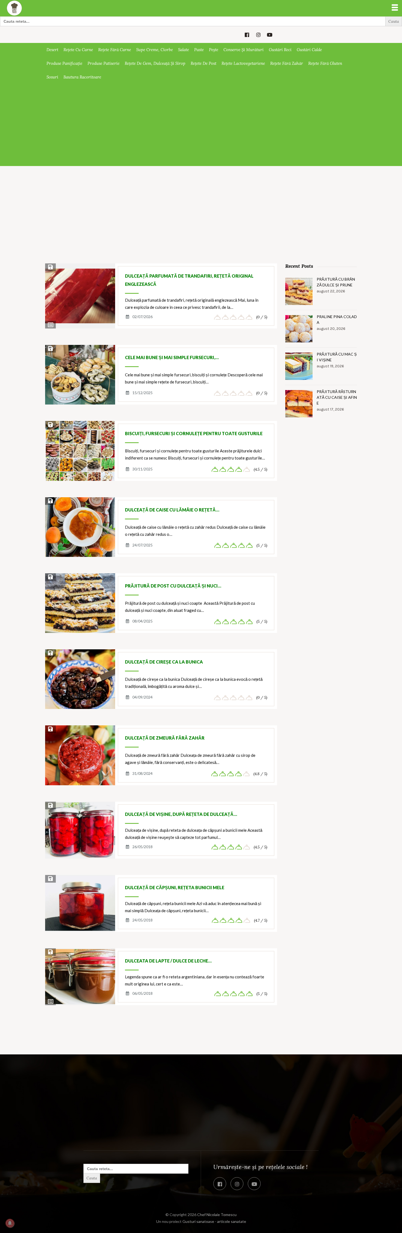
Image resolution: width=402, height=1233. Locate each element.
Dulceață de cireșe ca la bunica (164, 661)
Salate (183, 49)
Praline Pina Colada (337, 319)
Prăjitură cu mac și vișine (337, 357)
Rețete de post (203, 63)
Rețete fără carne (114, 49)
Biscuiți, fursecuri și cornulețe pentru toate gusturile (194, 433)
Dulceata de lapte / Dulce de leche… (168, 960)
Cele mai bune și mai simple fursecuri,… (172, 357)
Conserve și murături (243, 49)
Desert (52, 49)
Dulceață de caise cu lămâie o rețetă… (172, 509)
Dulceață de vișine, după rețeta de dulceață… (181, 814)
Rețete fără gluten (325, 63)
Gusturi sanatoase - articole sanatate (214, 1221)
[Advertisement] (201, 125)
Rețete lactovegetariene (243, 63)
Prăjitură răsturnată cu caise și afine (337, 397)
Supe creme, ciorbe (154, 49)
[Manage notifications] (9, 1223)
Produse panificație (64, 63)
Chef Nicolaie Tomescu (217, 1214)
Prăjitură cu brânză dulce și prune (336, 282)
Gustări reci (280, 49)
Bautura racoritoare (82, 77)
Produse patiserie (104, 63)
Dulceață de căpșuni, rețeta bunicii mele (174, 887)
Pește (213, 49)
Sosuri (52, 77)
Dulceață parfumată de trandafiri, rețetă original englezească (189, 280)
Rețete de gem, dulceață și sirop (155, 63)
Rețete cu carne (78, 49)
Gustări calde (309, 49)
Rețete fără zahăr (286, 63)
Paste (199, 49)
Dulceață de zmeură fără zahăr (165, 737)
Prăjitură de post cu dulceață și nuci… (173, 585)
